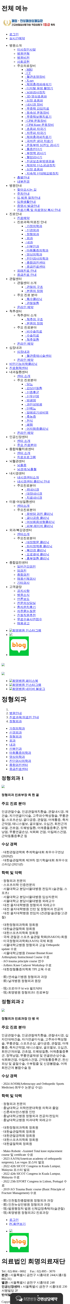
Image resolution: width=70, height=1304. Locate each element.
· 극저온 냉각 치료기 (39, 141)
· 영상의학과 (33, 254)
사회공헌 (23, 61)
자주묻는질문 (26, 611)
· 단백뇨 (30, 408)
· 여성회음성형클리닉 (40, 522)
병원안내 (15, 713)
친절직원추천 (26, 615)
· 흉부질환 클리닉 (37, 558)
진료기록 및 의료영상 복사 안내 (39, 210)
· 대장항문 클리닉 (37, 542)
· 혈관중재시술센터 (38, 355)
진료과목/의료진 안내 (24, 717)
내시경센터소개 (28, 477)
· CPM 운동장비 (35, 120)
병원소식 (23, 595)
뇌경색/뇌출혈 (27, 469)
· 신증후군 (32, 392)
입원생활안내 (26, 201)
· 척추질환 (32, 339)
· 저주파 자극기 (35, 133)
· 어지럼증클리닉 (36, 428)
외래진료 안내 (27, 270)
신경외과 (15, 732)
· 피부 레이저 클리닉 (39, 526)
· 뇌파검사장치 (35, 92)
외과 (12, 740)
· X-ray (29, 80)
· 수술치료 (32, 335)
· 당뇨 (29, 384)
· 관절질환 (32, 303)
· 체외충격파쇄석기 (38, 84)
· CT (28, 73)
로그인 (14, 34)
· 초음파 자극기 (35, 128)
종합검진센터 (18, 765)
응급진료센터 (18, 769)
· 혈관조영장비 (35, 76)
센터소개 (23, 505)
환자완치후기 (26, 607)
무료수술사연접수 (29, 619)
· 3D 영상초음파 (36, 96)
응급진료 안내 (27, 274)
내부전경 (23, 181)
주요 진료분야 (27, 445)
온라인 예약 (25, 307)
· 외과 (29, 238)
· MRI (28, 69)
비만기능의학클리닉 (23, 364)
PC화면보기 (17, 1223)
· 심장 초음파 (34, 100)
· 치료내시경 (33, 497)
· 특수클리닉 (33, 299)
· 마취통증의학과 (36, 250)
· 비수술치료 (33, 331)
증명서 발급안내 (28, 205)
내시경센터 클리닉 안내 (33, 481)
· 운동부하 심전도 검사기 (42, 145)
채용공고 (23, 623)
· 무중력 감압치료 (37, 108)
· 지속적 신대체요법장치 (42, 173)
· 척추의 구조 (34, 319)
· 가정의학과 (33, 226)
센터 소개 (23, 376)
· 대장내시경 (33, 493)
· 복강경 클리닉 (35, 550)
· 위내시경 (32, 489)
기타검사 (23, 582)
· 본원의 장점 (34, 291)
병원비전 (23, 57)
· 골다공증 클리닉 (37, 518)
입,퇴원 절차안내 (28, 197)
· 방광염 (30, 400)
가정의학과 (17, 728)
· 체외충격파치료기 (38, 137)
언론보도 (23, 599)
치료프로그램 (26, 457)
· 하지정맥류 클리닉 (38, 546)
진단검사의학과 (20, 760)
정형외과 (15, 721)
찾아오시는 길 (27, 189)
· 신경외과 (32, 230)
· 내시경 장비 (34, 104)
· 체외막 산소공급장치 (40, 165)
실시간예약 (17, 38)
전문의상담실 (26, 603)
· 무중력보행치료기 (38, 116)
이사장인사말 (26, 49)
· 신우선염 (32, 396)
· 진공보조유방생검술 (40, 161)
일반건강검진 (26, 566)
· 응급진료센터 (35, 266)
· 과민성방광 (33, 404)
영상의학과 (17, 756)
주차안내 (23, 193)
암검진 (21, 570)
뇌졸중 (21, 465)
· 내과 (29, 242)
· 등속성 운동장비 (37, 112)
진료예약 (23, 218)
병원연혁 (23, 53)
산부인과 (15, 748)
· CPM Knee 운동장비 (39, 124)
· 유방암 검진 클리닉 (39, 513)
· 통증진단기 (33, 149)
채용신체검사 (26, 578)
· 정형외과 (32, 234)
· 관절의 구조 (34, 287)
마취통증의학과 (20, 752)
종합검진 (23, 574)
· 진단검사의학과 (36, 258)
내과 (12, 744)
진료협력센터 (18, 368)
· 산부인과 (32, 246)
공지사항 (23, 590)
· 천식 (29, 420)
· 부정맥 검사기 (35, 153)
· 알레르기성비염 (36, 412)
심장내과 (23, 351)
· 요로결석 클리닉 (37, 554)
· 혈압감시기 (33, 157)
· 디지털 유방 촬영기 (39, 88)
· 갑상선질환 (33, 388)
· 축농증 (30, 416)
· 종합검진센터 (35, 262)
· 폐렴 (29, 424)
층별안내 (23, 177)
